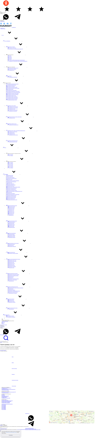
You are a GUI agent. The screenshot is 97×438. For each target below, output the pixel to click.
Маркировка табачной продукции (11, 195)
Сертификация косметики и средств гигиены (13, 88)
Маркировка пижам (11, 262)
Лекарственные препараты (10, 177)
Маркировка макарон (11, 207)
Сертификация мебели (10, 89)
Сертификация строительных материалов (12, 94)
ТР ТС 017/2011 (11, 164)
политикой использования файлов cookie (11, 432)
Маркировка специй (11, 208)
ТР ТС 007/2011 (11, 154)
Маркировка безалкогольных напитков (12, 273)
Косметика (13, 374)
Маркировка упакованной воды (11, 189)
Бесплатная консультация (3, 334)
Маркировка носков (11, 267)
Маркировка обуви (9, 179)
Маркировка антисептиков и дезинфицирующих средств (14, 191)
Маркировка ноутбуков (12, 236)
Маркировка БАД (9, 192)
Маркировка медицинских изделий (12, 190)
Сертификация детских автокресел (13, 106)
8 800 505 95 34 (2, 21)
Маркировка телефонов (12, 235)
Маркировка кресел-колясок (11, 193)
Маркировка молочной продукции (11, 178)
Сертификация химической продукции (12, 140)
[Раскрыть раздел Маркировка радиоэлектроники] (27, 233)
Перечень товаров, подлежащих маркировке (13, 180)
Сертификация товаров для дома (11, 95)
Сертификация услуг (11, 70)
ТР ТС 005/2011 (11, 162)
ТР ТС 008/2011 (11, 155)
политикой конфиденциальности (21, 429)
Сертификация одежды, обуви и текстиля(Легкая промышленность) (16, 130)
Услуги (3, 35)
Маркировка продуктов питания (11, 196)
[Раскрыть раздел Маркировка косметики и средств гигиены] (30, 243)
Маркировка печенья (11, 225)
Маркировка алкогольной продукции (12, 199)
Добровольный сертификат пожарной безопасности (8, 389)
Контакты (3, 323)
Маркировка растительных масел (11, 181)
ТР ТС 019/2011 (11, 165)
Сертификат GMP (4, 397)
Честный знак (6, 174)
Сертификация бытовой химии (13, 141)
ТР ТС (5, 147)
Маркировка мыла (11, 245)
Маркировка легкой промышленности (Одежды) (13, 259)
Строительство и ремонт (15, 380)
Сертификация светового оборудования (12, 97)
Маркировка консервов (12, 206)
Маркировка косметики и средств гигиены (13, 243)
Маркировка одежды (11, 264)
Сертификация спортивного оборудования (12, 93)
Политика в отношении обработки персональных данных (32, 429)
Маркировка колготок (12, 263)
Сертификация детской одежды (13, 131)
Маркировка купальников (12, 266)
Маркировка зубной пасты (12, 246)
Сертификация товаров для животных (12, 96)
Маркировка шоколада (12, 227)
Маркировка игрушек (10, 175)
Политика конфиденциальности (29, 428)
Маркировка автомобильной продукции (12, 286)
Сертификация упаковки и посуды (12, 123)
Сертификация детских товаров (11, 105)
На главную (1, 350)
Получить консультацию (5, 321)
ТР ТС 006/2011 (11, 167)
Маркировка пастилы (12, 224)
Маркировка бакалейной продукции (12, 205)
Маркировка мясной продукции (11, 197)
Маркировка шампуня (12, 244)
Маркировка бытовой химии (11, 252)
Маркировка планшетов (12, 237)
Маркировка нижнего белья (12, 261)
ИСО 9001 (3, 394)
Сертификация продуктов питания (11, 90)
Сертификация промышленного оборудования (13, 91)
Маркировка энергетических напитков (14, 274)
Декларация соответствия (5, 392)
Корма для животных (10, 176)
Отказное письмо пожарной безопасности (7, 400)
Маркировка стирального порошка (13, 253)
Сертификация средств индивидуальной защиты (13, 92)
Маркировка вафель (11, 226)
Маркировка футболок (12, 265)
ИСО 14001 (3, 395)
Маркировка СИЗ (9, 182)
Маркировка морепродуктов (11, 198)
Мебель (13, 362)
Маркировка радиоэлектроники (11, 233)
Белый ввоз (3, 322)
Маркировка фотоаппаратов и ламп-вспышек (13, 194)
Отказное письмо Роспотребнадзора (6, 401)
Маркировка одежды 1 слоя (12, 260)
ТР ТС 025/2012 (11, 166)
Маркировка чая (11, 277)
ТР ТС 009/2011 (11, 163)
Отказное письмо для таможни (6, 402)
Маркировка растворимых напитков (13, 275)
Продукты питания (14, 368)
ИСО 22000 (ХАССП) (5, 396)
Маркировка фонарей (12, 234)
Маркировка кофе (11, 276)
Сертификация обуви (11, 132)
